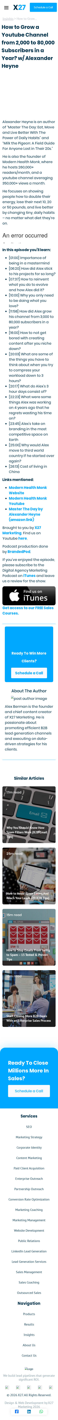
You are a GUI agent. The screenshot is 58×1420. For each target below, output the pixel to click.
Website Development (29, 1230)
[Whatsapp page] (41, 1412)
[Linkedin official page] (18, 1387)
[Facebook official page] (7, 1387)
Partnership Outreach (29, 1189)
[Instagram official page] (40, 1387)
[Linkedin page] (29, 1412)
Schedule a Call (29, 673)
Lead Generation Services (29, 1262)
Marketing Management (29, 1220)
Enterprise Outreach (29, 1179)
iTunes (29, 575)
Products (29, 1314)
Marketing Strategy (29, 1137)
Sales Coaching (29, 1282)
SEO (29, 1127)
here (22, 538)
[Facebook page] (17, 1412)
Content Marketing (29, 1158)
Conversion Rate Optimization (29, 1199)
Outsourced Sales (29, 1293)
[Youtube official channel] (51, 1387)
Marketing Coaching (29, 1210)
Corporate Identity (29, 1147)
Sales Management (29, 1272)
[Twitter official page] (29, 1387)
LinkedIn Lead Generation (29, 1251)
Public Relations (29, 1241)
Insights (8, 19)
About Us (29, 1345)
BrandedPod (19, 551)
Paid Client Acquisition (29, 1168)
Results (29, 1324)
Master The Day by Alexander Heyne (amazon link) (26, 514)
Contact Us (29, 1355)
